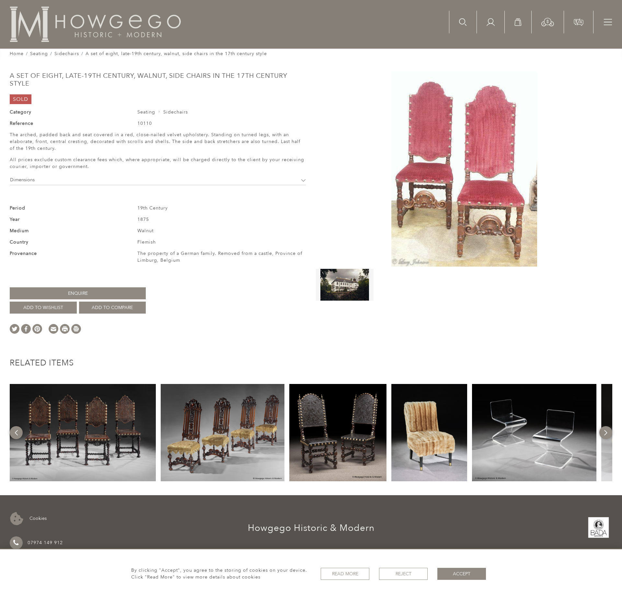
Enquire (78, 293)
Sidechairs (66, 54)
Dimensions (22, 180)
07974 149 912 (45, 543)
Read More (345, 574)
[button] (547, 21)
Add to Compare (112, 308)
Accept (461, 574)
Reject (403, 574)
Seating (39, 54)
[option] (83, 432)
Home (17, 54)
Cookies (37, 518)
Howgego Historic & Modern (311, 528)
